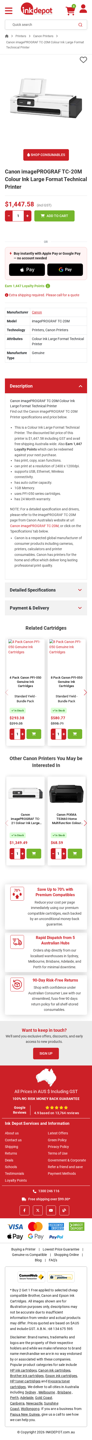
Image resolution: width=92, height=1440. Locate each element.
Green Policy (57, 1140)
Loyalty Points (16, 1180)
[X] (37, 1210)
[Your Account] (83, 11)
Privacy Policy (58, 1147)
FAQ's (53, 1260)
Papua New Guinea (25, 1414)
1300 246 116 (48, 1191)
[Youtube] (51, 1210)
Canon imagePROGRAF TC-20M (34, 526)
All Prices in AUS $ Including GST (46, 1091)
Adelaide (26, 1398)
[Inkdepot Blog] (64, 1210)
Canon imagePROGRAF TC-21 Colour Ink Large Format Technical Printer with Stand (25, 823)
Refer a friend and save (65, 1167)
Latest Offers (58, 1133)
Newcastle (34, 1403)
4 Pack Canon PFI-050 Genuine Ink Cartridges (25, 682)
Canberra (17, 1403)
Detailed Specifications (33, 590)
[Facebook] (24, 1210)
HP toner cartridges (25, 1381)
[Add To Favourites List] (46, 59)
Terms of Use (57, 1153)
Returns (11, 1153)
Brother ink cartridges (27, 1376)
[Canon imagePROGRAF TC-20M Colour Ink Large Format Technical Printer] (46, 101)
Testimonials (14, 1173)
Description (21, 386)
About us (12, 1133)
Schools (11, 1167)
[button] (85, 692)
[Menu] (9, 11)
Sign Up (46, 1053)
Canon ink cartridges (54, 1370)
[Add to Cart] (33, 734)
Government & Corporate (67, 1160)
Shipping (11, 1147)
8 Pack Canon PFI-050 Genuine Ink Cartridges (66, 682)
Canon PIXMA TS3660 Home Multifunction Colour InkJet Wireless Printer (66, 823)
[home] (7, 36)
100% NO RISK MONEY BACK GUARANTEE (46, 1099)
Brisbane (64, 1392)
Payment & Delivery (29, 607)
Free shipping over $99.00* (48, 1199)
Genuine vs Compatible (29, 1255)
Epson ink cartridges (61, 1376)
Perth (14, 1398)
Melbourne (47, 1392)
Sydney (30, 1392)
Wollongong (30, 1409)
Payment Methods (62, 1173)
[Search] (80, 25)
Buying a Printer (23, 1249)
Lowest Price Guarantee (61, 1249)
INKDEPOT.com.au (60, 1432)
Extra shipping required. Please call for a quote (43, 295)
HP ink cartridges (23, 1370)
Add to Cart (57, 216)
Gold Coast (44, 1398)
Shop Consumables (47, 155)
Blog (38, 1260)
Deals (9, 1160)
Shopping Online (66, 1255)
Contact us (13, 1140)
